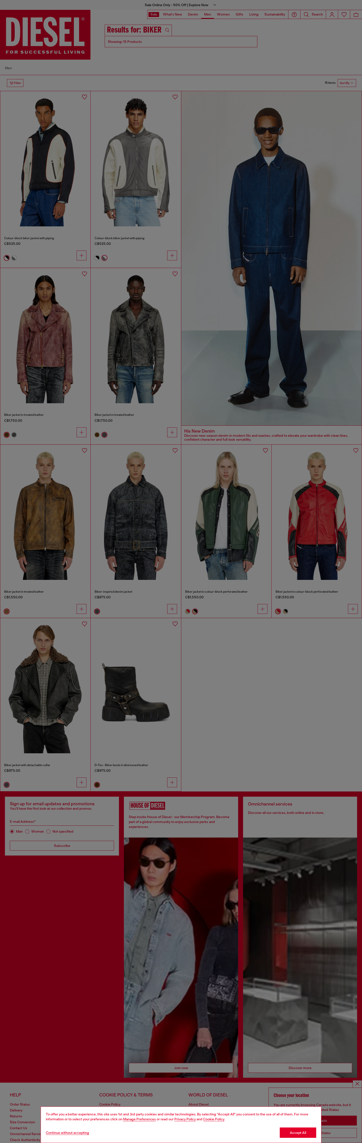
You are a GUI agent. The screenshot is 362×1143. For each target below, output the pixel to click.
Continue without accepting (67, 1133)
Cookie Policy (213, 1119)
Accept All (298, 1133)
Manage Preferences (139, 1119)
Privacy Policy (185, 1119)
